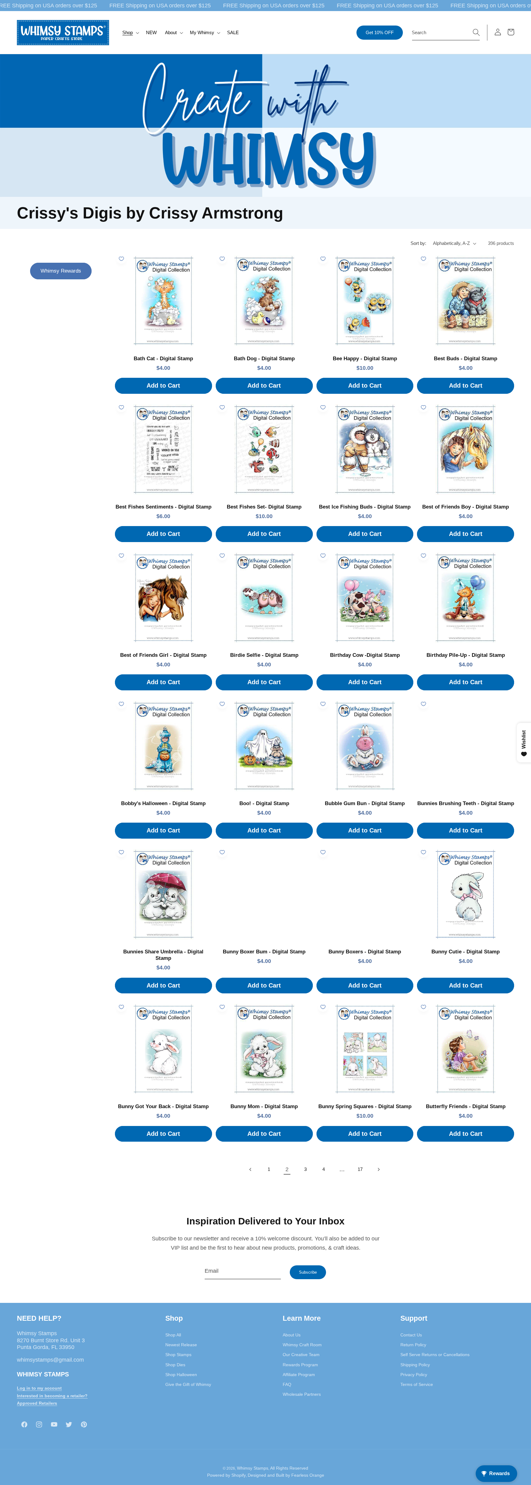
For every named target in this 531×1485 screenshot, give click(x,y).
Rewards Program (300, 1364)
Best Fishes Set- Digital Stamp (264, 507)
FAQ (287, 1384)
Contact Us (411, 1334)
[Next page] (378, 1169)
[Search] (476, 32)
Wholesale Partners (302, 1394)
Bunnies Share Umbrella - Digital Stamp (163, 955)
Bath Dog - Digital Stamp (264, 358)
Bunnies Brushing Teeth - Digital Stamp (465, 803)
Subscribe (308, 1272)
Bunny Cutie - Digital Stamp (465, 952)
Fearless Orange (307, 1475)
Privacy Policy (413, 1374)
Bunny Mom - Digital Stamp (264, 1106)
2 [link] (287, 1169)
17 (360, 1169)
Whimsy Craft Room (302, 1344)
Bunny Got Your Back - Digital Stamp (163, 1106)
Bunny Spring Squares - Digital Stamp (364, 1106)
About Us (292, 1334)
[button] (130, 33)
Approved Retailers (37, 1403)
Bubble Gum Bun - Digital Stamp (365, 803)
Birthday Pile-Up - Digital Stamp (466, 655)
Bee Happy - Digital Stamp (365, 358)
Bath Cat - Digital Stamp (163, 358)
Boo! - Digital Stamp (264, 803)
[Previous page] (250, 1169)
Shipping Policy (415, 1364)
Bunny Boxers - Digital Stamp (364, 952)
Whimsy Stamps (252, 1467)
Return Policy (413, 1344)
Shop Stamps (178, 1354)
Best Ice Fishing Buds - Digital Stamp (365, 507)
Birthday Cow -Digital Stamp (365, 655)
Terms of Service (416, 1384)
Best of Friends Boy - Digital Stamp (465, 507)
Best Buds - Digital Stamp (465, 358)
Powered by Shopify (226, 1475)
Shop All (173, 1334)
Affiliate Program (299, 1374)
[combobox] (446, 32)
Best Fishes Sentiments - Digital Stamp (163, 507)
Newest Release (181, 1344)
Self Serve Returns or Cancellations (435, 1354)
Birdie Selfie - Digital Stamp (264, 655)
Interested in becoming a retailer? (52, 1395)
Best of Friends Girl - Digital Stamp (163, 655)
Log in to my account (39, 1387)
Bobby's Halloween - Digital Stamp (163, 803)
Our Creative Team (301, 1354)
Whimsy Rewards (61, 271)
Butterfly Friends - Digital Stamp (465, 1106)
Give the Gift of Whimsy (188, 1384)
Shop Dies (175, 1364)
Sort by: (418, 243)
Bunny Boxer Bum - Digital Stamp (264, 952)
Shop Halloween (181, 1374)
